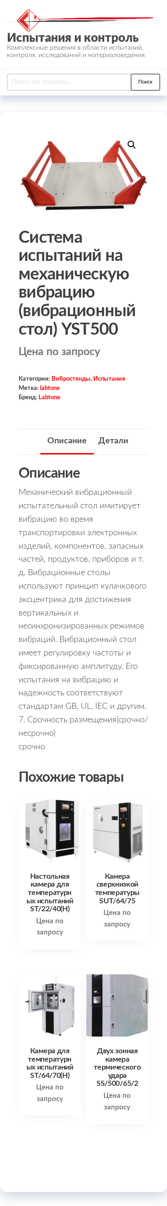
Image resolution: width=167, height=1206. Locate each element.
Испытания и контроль (73, 38)
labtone (50, 388)
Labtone (49, 397)
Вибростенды (70, 379)
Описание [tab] (67, 441)
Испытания (109, 379)
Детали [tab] (113, 441)
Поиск (145, 81)
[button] (131, 144)
